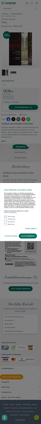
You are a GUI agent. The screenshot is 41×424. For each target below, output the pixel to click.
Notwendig (11, 216)
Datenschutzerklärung (10, 212)
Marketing (11, 224)
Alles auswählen (28, 236)
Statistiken (11, 222)
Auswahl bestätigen (11, 236)
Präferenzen (12, 219)
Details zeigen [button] (30, 228)
